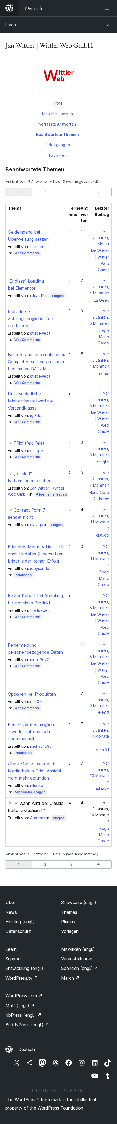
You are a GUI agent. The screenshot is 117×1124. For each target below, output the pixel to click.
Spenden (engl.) (79, 968)
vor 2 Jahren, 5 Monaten (99, 317)
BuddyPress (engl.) (27, 1024)
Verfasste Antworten (57, 124)
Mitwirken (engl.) (78, 949)
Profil (57, 103)
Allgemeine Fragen (51, 494)
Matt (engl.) (20, 1005)
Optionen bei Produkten (32, 694)
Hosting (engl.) (20, 921)
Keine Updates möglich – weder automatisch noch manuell (31, 731)
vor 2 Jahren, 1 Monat (101, 237)
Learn (11, 949)
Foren (10, 24)
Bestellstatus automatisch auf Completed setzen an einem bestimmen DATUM (37, 361)
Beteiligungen (57, 144)
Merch (70, 978)
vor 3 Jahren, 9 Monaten (99, 699)
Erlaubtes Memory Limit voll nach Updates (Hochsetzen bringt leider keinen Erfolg (36, 554)
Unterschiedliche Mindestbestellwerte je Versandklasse (31, 401)
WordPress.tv (21, 978)
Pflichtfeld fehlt (29, 443)
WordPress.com (23, 995)
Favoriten (57, 155)
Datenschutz (18, 931)
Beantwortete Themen (57, 134)
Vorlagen (70, 931)
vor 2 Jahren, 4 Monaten (99, 286)
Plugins (58, 296)
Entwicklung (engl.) (24, 968)
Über (10, 902)
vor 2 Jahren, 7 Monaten (99, 479)
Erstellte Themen (57, 113)
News (11, 912)
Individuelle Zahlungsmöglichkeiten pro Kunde (30, 318)
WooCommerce (27, 253)
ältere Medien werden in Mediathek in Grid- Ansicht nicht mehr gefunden (34, 771)
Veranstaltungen (77, 958)
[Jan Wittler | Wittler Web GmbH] (58, 76)
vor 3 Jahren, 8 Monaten (99, 601)
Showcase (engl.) (78, 902)
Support (13, 958)
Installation (23, 575)
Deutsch (26, 1049)
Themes (69, 912)
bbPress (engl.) (23, 1015)
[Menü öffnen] (108, 8)
